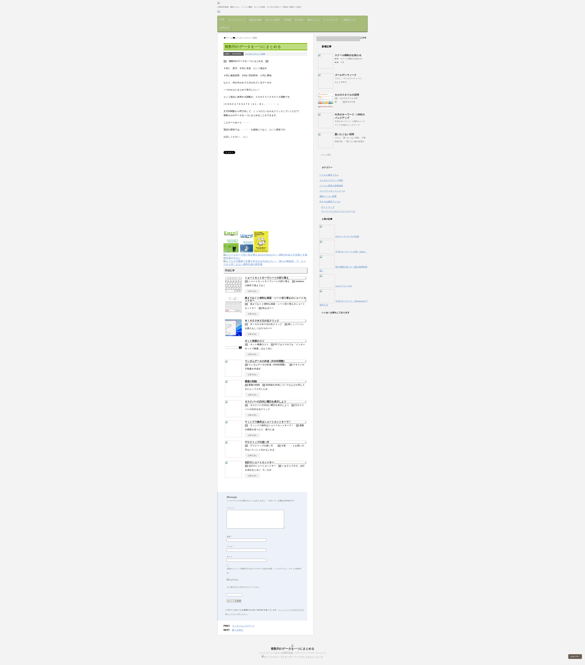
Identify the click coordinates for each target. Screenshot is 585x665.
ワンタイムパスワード (243, 626)
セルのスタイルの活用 (347, 94)
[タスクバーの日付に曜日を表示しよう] (233, 416)
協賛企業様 (255, 19)
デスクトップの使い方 (257, 442)
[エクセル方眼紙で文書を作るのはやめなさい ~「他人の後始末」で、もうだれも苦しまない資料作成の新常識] (265, 264)
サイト (229, 557)
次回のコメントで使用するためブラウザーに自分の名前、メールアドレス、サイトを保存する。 (264, 571)
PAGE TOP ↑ (575, 656)
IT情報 (287, 19)
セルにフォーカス (343, 286)
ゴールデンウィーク (346, 75)
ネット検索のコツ (254, 341)
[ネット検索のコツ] (233, 355)
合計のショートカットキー (259, 462)
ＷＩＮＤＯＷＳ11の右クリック (262, 320)
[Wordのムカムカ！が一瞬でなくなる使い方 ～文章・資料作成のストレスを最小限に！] (246, 251)
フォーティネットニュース (332, 191)
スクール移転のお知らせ (348, 55)
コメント (231, 508)
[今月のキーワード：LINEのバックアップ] (325, 127)
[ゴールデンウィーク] (325, 87)
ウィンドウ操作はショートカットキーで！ (268, 422)
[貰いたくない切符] (325, 146)
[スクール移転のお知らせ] (325, 67)
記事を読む (252, 291)
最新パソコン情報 (328, 196)
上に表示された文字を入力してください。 (244, 587)
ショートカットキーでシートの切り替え (267, 277)
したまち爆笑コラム (329, 175)
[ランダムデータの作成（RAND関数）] (233, 375)
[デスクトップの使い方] (233, 456)
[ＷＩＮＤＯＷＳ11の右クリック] (233, 335)
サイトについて (236, 19)
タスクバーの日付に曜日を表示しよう (265, 401)
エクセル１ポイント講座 (255, 54)
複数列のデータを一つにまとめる (292, 648)
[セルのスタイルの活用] (325, 107)
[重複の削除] (233, 395)
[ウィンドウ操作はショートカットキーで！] (233, 436)
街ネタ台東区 (273, 19)
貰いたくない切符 (344, 134)
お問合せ (224, 27)
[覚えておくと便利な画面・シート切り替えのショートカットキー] (233, 312)
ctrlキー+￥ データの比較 (347, 236)
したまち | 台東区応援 (282, 652)
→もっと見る (325, 155)
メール (230, 547)
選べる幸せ (237, 630)
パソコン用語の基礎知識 (331, 185)
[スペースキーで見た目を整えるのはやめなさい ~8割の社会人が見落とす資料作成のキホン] (265, 258)
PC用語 (299, 19)
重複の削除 (251, 381)
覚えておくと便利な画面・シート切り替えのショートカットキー (275, 299)
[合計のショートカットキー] (233, 476)
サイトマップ (328, 207)
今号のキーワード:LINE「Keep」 (351, 251)
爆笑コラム (313, 19)
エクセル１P (330, 19)
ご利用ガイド (348, 19)
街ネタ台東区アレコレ (330, 201)
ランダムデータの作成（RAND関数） (265, 361)
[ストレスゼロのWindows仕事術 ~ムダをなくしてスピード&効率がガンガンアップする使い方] (261, 251)
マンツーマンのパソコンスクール (338, 211)
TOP (221, 19)
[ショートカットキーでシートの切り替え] (233, 292)
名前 (229, 537)
